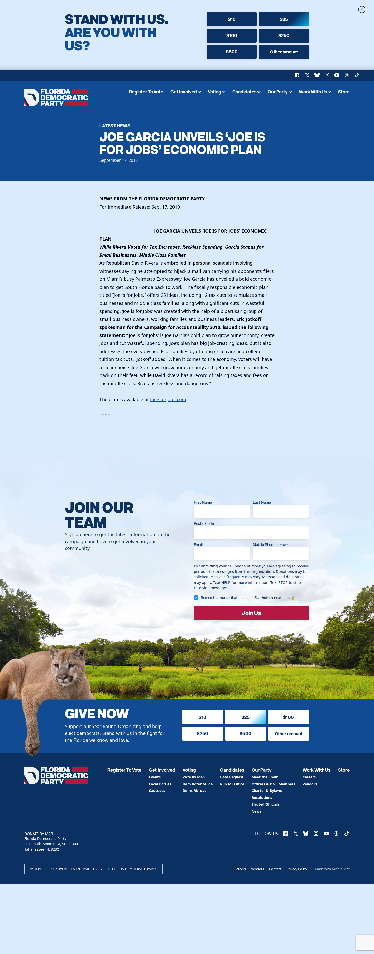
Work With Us (313, 92)
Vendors (310, 784)
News (256, 811)
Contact (275, 869)
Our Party (278, 92)
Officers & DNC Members (273, 784)
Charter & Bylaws (267, 791)
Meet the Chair (265, 777)
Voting (214, 92)
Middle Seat (341, 869)
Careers (309, 777)
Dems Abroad (195, 791)
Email (198, 544)
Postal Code (204, 523)
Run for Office (232, 784)
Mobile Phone (271, 544)
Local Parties (160, 784)
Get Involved (183, 92)
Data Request (231, 777)
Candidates (244, 92)
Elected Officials (265, 804)
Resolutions (262, 798)
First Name (203, 502)
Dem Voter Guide (198, 784)
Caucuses (157, 791)
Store (344, 92)
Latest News (115, 125)
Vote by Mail (194, 777)
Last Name (262, 502)
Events (155, 777)
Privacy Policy (296, 869)
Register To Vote (146, 92)
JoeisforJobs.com (168, 399)
